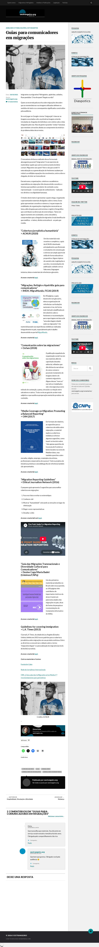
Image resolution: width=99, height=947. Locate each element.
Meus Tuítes (76, 205)
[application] (82, 187)
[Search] (91, 2)
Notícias (65, 2)
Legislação (56, 2)
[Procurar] (90, 368)
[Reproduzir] (74, 191)
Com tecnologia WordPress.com (18, 939)
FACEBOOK (76, 142)
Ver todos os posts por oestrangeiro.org (45, 783)
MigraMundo (42, 332)
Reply (30, 843)
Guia (37, 769)
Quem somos (11, 2)
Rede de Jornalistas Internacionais (33, 670)
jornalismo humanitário (52, 771)
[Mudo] (88, 191)
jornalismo (46, 769)
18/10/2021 (14, 94)
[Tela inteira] (91, 191)
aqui (36, 278)
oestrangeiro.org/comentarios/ (82, 391)
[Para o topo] (90, 931)
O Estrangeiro (19, 935)
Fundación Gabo (26, 664)
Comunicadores (28, 769)
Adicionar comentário (55, 816)
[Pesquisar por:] (82, 368)
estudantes (32, 28)
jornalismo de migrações (31, 771)
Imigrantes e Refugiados (26, 2)
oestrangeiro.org (11, 99)
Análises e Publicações (43, 2)
